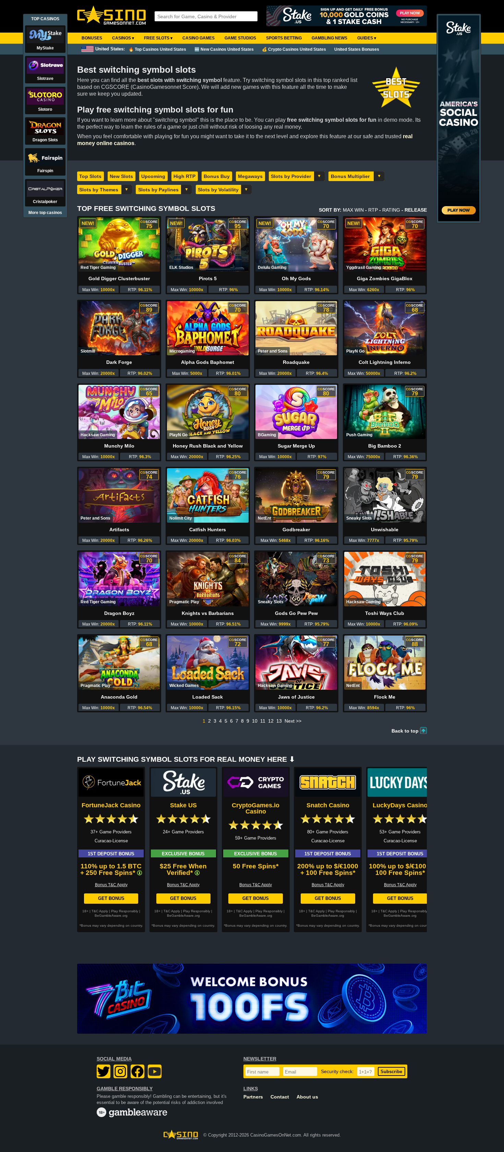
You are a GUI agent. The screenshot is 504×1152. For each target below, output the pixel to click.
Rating (391, 210)
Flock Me (384, 697)
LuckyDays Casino (400, 805)
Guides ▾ (366, 38)
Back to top (405, 731)
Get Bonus (111, 898)
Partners (253, 1097)
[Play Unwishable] (384, 495)
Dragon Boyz (119, 613)
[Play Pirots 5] (207, 244)
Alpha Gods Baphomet (207, 362)
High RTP (184, 176)
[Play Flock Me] (384, 663)
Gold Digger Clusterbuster (119, 278)
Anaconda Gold (119, 697)
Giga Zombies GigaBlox (384, 278)
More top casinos (45, 212)
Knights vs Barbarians (208, 613)
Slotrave (45, 78)
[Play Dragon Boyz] (119, 579)
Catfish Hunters (207, 529)
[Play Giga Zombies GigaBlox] (384, 244)
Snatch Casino (328, 805)
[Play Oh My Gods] (296, 244)
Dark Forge (119, 362)
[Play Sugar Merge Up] (296, 412)
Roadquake (296, 362)
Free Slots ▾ (158, 38)
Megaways (250, 176)
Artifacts (119, 529)
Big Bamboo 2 (384, 446)
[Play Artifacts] (119, 495)
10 (254, 721)
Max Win (353, 210)
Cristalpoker (45, 201)
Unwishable (384, 529)
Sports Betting (284, 38)
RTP (373, 210)
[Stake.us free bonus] (346, 16)
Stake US (183, 805)
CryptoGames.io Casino (255, 808)
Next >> (293, 721)
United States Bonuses (356, 49)
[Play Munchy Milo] (119, 412)
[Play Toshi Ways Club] (384, 579)
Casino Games (198, 38)
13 (279, 721)
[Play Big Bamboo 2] (384, 412)
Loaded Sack (207, 697)
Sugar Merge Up (296, 446)
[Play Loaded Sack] (207, 663)
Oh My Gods (296, 278)
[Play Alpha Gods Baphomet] (207, 328)
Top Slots (90, 176)
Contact (280, 1097)
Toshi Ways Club (384, 613)
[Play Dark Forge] (119, 328)
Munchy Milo (119, 446)
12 (271, 721)
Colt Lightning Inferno (385, 362)
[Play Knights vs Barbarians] (207, 579)
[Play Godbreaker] (296, 495)
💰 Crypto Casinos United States (294, 49)
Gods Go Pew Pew (296, 613)
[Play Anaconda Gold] (119, 663)
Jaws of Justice (296, 697)
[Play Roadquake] (296, 328)
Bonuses (92, 38)
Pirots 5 (208, 278)
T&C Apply (100, 911)
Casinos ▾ (123, 38)
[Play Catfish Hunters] (207, 495)
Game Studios (240, 38)
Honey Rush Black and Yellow (208, 446)
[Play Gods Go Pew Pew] (296, 579)
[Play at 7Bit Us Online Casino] (252, 999)
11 (262, 721)
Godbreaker (296, 529)
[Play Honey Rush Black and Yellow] (207, 412)
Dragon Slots (45, 140)
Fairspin (45, 170)
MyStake (45, 48)
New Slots (121, 176)
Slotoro (45, 109)
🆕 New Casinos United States (224, 49)
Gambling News (329, 38)
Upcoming (153, 176)
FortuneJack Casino (111, 805)
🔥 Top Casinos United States (157, 49)
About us (307, 1097)
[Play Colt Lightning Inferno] (384, 328)
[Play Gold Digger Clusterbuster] (119, 244)
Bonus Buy (217, 176)
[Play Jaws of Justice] (296, 663)
